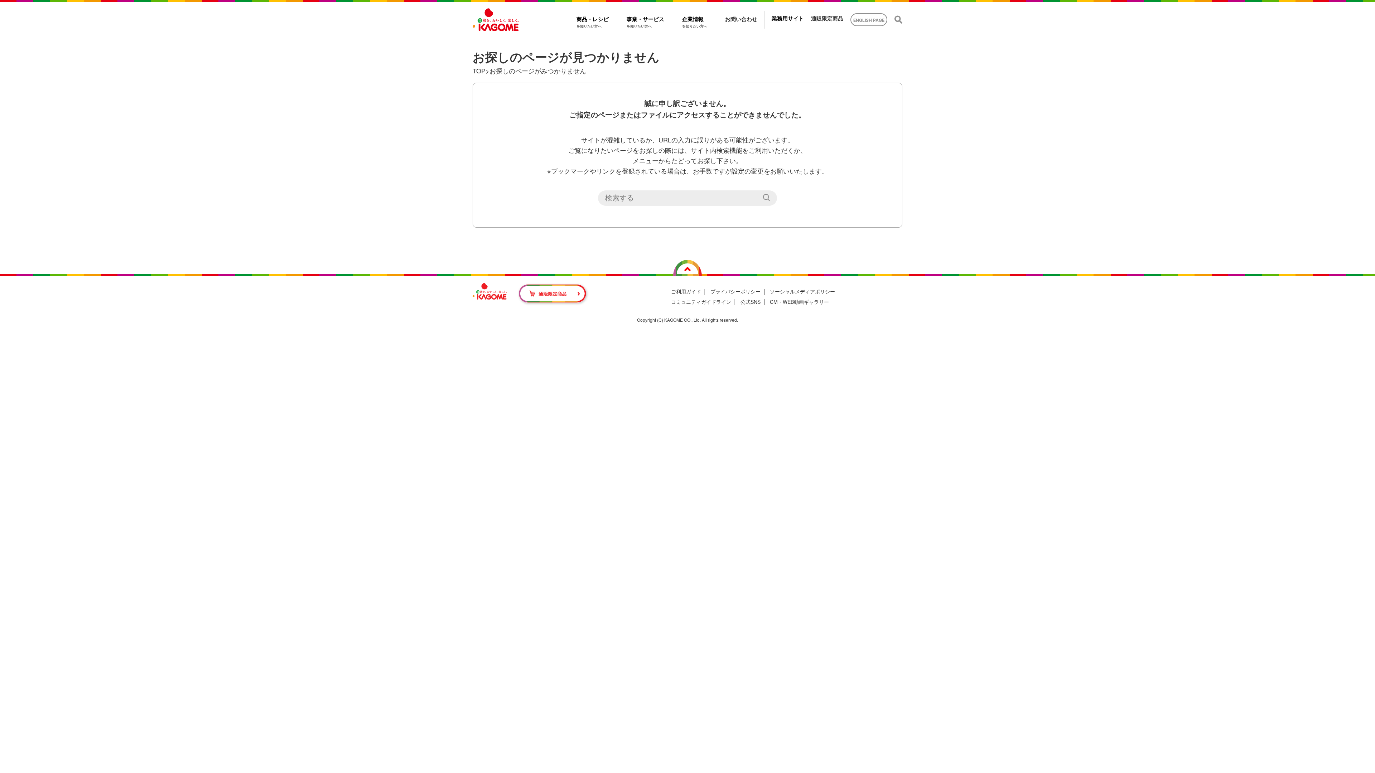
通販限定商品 (827, 18)
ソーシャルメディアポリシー (802, 291)
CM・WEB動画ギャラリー (799, 301)
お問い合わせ (741, 19)
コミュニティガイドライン (701, 301)
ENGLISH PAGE (868, 20)
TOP (479, 70)
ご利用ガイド (686, 291)
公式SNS (750, 301)
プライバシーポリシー (735, 291)
